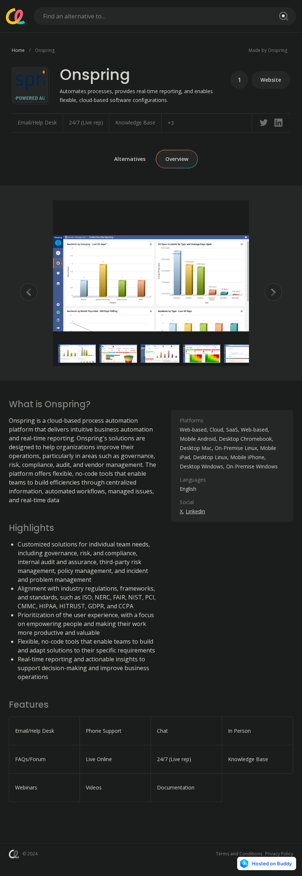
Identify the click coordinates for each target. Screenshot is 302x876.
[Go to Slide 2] (118, 353)
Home (18, 50)
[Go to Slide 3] (160, 353)
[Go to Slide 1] (77, 353)
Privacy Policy (279, 854)
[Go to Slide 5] (242, 353)
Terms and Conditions (239, 854)
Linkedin (195, 511)
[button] (151, 283)
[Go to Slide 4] (202, 353)
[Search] (282, 16)
